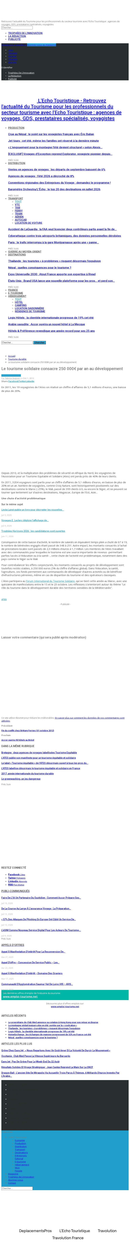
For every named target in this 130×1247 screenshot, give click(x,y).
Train (18, 213)
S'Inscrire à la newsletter (14, 44)
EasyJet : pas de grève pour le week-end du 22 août (30, 1061)
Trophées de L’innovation (21, 1176)
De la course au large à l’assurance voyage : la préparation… (36, 908)
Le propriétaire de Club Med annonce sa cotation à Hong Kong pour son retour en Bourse (53, 1022)
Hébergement (17, 296)
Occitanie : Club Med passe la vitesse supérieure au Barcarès (35, 1056)
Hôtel (19, 302)
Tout (18, 201)
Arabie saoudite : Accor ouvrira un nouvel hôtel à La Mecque (46, 324)
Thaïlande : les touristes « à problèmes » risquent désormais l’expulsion (54, 261)
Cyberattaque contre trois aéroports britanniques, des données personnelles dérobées (64, 235)
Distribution (16, 163)
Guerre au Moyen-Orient (24, 251)
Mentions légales (18, 1084)
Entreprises (21, 1155)
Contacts (13, 1094)
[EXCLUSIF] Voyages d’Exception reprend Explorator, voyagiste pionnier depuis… (60, 154)
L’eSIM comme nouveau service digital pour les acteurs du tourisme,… (41, 930)
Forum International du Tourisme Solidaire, (50, 581)
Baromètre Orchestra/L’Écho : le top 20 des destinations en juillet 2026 (54, 189)
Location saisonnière (29, 308)
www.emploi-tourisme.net (20, 996)
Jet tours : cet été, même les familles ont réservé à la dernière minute (53, 140)
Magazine (13, 1173)
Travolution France (18, 1118)
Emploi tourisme (17, 1122)
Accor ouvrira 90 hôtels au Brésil (17, 740)
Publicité (14, 39)
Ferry (19, 210)
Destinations (17, 254)
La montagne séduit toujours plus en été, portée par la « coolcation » (42, 1025)
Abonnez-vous (15, 1179)
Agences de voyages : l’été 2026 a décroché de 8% (41, 176)
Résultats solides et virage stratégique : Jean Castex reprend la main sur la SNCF (47, 1067)
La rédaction (17, 36)
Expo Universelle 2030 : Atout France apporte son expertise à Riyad (51, 274)
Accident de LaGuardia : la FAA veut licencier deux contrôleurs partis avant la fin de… (62, 229)
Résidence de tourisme (30, 311)
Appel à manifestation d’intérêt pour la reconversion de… (33, 951)
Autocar (21, 219)
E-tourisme (15, 293)
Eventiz (12, 1108)
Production (16, 127)
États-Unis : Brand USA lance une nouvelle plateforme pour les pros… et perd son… (61, 280)
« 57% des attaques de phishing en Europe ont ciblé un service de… (38, 919)
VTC (17, 204)
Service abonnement (19, 1103)
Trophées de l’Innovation (25, 33)
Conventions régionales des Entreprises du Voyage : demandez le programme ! (59, 182)
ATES (4, 599)
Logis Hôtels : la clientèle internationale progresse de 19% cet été (51, 317)
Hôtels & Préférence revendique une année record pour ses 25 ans (51, 331)
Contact (12, 1182)
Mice (17, 1167)
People (18, 1170)
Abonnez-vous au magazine (41, 44)
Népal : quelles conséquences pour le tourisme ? (39, 267)
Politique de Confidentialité (23, 1089)
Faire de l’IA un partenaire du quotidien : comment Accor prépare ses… (41, 897)
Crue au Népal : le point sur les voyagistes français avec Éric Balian (51, 134)
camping (21, 305)
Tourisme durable (11, 375)
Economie (20, 1140)
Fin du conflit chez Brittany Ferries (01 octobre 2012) (27, 730)
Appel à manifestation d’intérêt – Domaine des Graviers (31, 973)
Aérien (19, 216)
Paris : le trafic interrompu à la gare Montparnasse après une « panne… (53, 242)
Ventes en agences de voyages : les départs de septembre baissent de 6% (56, 169)
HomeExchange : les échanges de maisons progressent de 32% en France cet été (49, 1034)
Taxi (17, 207)
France (13, 290)
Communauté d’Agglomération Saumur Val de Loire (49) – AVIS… (37, 984)
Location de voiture (28, 222)
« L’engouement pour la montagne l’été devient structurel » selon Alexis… (55, 147)
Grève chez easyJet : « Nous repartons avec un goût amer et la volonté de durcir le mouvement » (55, 1050)
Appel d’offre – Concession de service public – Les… (30, 962)
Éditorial (19, 1158)
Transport (15, 198)
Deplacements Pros (19, 1113)
